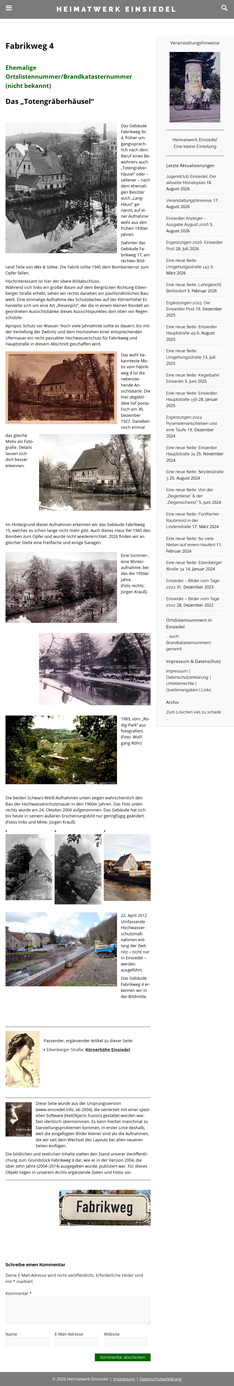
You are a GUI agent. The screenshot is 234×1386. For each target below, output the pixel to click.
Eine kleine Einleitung (195, 146)
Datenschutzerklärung (187, 677)
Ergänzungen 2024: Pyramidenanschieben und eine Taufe (191, 423)
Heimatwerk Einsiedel (116, 9)
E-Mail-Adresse (69, 1334)
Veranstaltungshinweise (189, 200)
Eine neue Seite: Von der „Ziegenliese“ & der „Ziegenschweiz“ (189, 496)
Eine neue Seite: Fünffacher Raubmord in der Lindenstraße (192, 520)
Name (11, 1334)
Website (112, 1334)
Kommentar (18, 1293)
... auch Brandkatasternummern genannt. (188, 642)
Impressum (176, 671)
